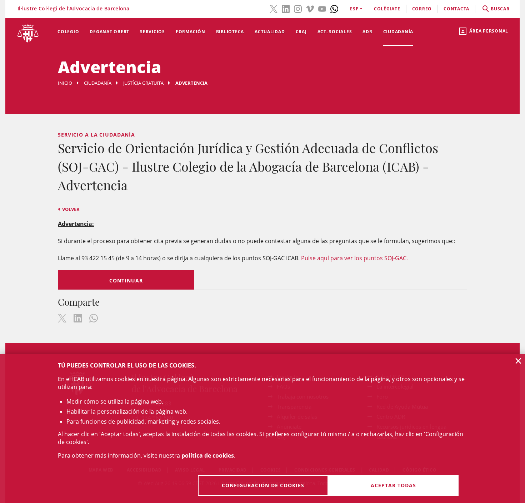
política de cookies (207, 455)
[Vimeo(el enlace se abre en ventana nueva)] (310, 8)
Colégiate (387, 9)
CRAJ (301, 32)
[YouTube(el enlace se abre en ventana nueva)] (322, 8)
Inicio (65, 83)
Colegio (68, 32)
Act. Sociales (335, 32)
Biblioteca (230, 32)
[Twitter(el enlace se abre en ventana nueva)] (274, 8)
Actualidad (270, 32)
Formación (190, 32)
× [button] (518, 360)
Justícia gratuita (143, 83)
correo (422, 9)
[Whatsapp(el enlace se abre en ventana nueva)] (334, 8)
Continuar (126, 280)
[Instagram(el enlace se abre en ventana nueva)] (298, 8)
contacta (456, 9)
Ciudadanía (398, 32)
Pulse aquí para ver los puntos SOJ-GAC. (354, 258)
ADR (367, 32)
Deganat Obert (109, 32)
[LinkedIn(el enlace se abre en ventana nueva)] (286, 8)
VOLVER (71, 209)
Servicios (152, 32)
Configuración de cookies (263, 485)
